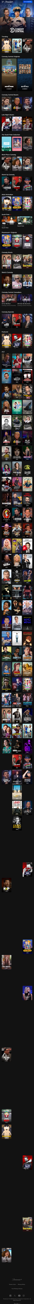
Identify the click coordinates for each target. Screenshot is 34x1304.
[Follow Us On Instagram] (23, 1296)
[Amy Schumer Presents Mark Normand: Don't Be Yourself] (6, 391)
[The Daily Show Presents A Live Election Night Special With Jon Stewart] (27, 607)
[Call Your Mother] (27, 469)
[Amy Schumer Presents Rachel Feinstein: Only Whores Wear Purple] (17, 391)
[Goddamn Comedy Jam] (27, 700)
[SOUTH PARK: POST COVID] (27, 1085)
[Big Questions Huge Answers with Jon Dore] (6, 453)
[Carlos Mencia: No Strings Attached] (27, 484)
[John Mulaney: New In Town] (6, 839)
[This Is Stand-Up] (17, 1178)
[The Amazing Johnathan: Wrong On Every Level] (27, 376)
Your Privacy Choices (17, 1288)
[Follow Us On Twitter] (15, 1296)
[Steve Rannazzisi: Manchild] (27, 1132)
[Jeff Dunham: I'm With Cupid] (17, 762)
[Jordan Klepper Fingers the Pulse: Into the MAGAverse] (6, 869)
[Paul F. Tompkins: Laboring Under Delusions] (27, 1024)
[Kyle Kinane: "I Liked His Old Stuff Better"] (6, 916)
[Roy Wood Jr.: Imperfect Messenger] (17, 1070)
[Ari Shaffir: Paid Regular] (6, 422)
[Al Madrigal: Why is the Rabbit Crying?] (6, 376)
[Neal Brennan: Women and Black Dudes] (27, 977)
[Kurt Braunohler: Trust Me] (17, 900)
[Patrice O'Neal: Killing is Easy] (17, 1024)
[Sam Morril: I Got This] (17, 1116)
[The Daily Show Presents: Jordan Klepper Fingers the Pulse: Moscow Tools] (17, 869)
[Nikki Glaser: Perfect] (27, 993)
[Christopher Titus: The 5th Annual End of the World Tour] (6, 515)
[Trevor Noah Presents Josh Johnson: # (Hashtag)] (27, 1209)
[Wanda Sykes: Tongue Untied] (17, 1240)
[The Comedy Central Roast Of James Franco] (27, 546)
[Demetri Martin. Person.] (17, 638)
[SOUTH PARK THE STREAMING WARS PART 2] (6, 1101)
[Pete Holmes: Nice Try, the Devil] (17, 1039)
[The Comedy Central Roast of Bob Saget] (6, 530)
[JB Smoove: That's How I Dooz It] (17, 746)
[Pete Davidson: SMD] (6, 1039)
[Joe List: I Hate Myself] (17, 823)
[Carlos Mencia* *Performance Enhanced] (6, 484)
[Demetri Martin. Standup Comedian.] (27, 638)
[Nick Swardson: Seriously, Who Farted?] (6, 993)
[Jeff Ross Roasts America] (17, 777)
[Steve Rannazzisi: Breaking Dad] (17, 1132)
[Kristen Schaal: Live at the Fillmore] (27, 885)
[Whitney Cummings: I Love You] (27, 1240)
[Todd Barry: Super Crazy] (6, 1193)
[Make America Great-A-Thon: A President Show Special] (17, 931)
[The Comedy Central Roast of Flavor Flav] (17, 546)
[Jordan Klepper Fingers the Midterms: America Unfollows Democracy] (27, 854)
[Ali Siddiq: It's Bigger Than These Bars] (17, 376)
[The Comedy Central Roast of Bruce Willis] (17, 530)
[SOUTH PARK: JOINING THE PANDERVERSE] (17, 1101)
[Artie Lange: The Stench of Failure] (17, 422)
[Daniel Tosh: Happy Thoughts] (17, 623)
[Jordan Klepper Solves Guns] (6, 854)
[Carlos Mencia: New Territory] (17, 484)
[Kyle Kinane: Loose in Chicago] (17, 916)
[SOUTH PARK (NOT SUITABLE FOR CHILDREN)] (27, 1101)
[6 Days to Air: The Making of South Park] (6, 361)
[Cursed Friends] (27, 592)
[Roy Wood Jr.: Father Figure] (6, 1070)
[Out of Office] (27, 1008)
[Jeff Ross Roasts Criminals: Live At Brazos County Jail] (6, 792)
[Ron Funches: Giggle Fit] (27, 1055)
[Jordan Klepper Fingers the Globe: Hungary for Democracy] (17, 854)
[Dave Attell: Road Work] (27, 623)
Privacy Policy (21, 1284)
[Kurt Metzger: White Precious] (27, 900)
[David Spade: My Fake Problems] (6, 638)
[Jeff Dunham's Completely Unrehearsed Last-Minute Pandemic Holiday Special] (27, 762)
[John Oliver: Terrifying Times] (27, 839)
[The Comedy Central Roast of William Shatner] (6, 576)
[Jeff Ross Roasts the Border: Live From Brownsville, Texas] (17, 792)
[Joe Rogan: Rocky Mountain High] (27, 823)
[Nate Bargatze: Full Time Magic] (6, 977)
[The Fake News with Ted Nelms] (17, 700)
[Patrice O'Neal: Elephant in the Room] (6, 1024)
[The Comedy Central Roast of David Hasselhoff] (6, 546)
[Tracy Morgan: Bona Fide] (27, 1193)
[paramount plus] (9, 2)
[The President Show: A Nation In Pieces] (27, 1039)
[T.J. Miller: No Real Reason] (17, 1147)
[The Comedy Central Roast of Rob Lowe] (27, 561)
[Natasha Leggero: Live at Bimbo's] (27, 962)
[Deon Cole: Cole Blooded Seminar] (17, 654)
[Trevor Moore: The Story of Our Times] (17, 1209)
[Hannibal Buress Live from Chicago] (27, 715)
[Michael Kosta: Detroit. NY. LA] (17, 947)
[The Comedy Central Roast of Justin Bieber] (6, 561)
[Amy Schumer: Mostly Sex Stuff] (6, 407)
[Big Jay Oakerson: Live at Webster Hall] (27, 438)
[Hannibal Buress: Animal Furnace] (17, 715)
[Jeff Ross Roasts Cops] (27, 777)
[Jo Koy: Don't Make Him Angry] (17, 808)
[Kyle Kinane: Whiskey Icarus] (27, 916)
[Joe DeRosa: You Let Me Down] (6, 823)
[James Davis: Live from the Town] (27, 746)
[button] (3, 2)
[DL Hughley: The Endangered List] (17, 607)
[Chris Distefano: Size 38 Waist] (17, 499)
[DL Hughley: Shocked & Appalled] (6, 607)
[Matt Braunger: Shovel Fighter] (6, 947)
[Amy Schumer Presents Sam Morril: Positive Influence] (27, 391)
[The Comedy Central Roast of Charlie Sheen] (27, 530)
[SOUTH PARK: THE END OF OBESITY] (6, 1116)
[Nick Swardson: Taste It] (17, 993)
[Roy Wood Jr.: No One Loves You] (27, 1070)
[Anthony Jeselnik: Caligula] (27, 407)
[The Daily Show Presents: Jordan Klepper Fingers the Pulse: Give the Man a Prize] (27, 1162)
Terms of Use (12, 1284)
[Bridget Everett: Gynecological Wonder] (27, 453)
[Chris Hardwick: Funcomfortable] (27, 499)
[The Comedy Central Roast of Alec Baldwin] (27, 515)
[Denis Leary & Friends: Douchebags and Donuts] (6, 654)
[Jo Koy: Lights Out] (27, 808)
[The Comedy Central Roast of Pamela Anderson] (17, 561)
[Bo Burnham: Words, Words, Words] (17, 453)
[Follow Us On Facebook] (10, 1296)
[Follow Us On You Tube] (19, 1296)
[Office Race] (17, 1008)
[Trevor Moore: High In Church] (6, 1209)
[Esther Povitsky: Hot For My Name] (17, 684)
